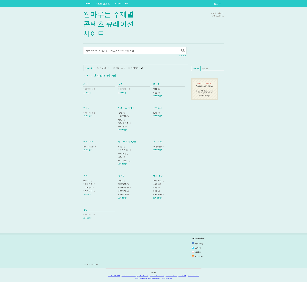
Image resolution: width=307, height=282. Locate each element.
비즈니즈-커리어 (126, 107)
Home (88, 3)
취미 (85, 175)
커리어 (121, 127)
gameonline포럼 (182, 276)
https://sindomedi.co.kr (171, 276)
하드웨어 (122, 194)
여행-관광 (88, 141)
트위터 (198, 248)
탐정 (155, 113)
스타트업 (122, 116)
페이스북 (199, 243)
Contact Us (121, 3)
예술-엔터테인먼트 (127, 141)
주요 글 (196, 68)
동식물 (156, 84)
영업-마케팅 (123, 123)
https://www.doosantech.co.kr (157, 276)
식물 (155, 93)
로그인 (217, 3)
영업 (120, 120)
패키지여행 (88, 147)
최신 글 (205, 68)
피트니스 (157, 194)
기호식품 (87, 187)
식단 (155, 184)
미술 (120, 147)
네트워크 (122, 184)
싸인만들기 (124, 150)
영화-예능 (122, 154)
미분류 (86, 107)
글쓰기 (86, 180)
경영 (120, 113)
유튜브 (198, 252)
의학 (155, 187)
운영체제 (122, 191)
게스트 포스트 (102, 3)
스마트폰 (157, 147)
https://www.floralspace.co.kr (129, 276)
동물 (155, 89)
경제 (85, 84)
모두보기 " (87, 93)
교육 (120, 84)
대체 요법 (157, 180)
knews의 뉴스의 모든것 (114, 276)
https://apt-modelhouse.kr (154, 278)
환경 (85, 209)
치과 (155, 191)
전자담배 (88, 191)
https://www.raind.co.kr (193, 276)
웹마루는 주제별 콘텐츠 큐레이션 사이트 (108, 23)
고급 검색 (182, 55)
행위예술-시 (123, 160)
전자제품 (157, 141)
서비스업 (157, 107)
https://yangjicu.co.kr (167, 278)
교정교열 (88, 184)
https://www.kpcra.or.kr (142, 276)
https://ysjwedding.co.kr (141, 278)
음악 (120, 157)
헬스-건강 (157, 175)
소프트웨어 (123, 187)
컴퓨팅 (121, 175)
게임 (120, 180)
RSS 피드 (199, 256)
